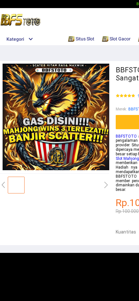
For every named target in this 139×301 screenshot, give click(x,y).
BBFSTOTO (126, 136)
